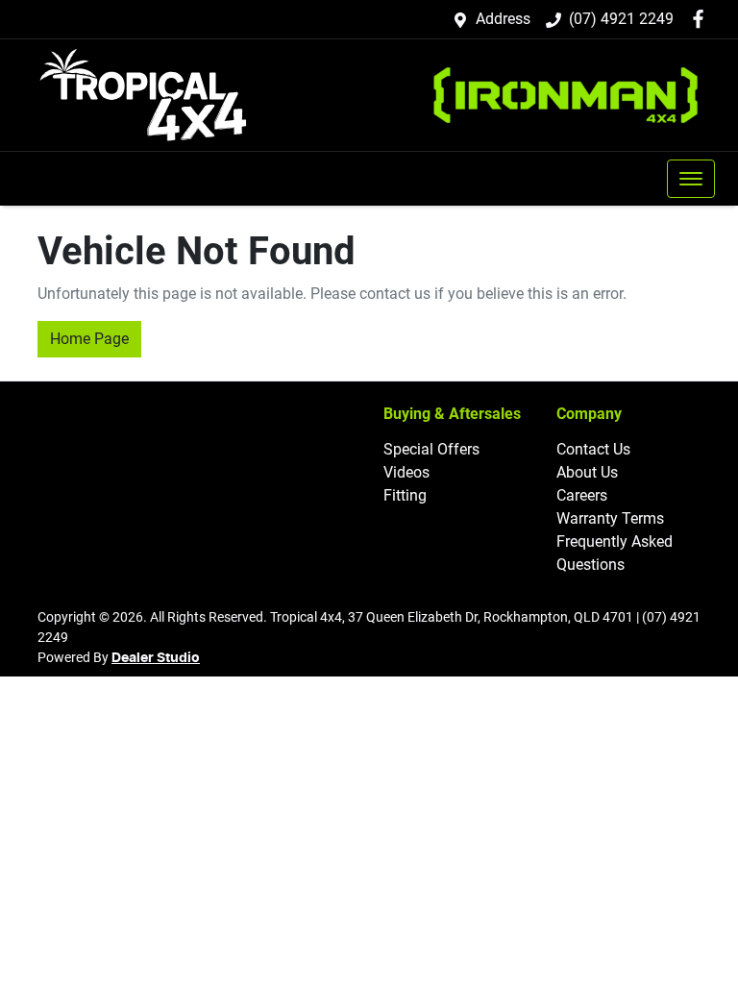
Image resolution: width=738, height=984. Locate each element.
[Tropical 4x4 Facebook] (702, 19)
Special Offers (431, 449)
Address (503, 19)
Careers (581, 495)
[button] (691, 179)
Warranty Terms (610, 518)
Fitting (405, 495)
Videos (406, 472)
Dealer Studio (155, 658)
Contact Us (593, 449)
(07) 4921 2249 (621, 19)
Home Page (89, 339)
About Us (587, 472)
